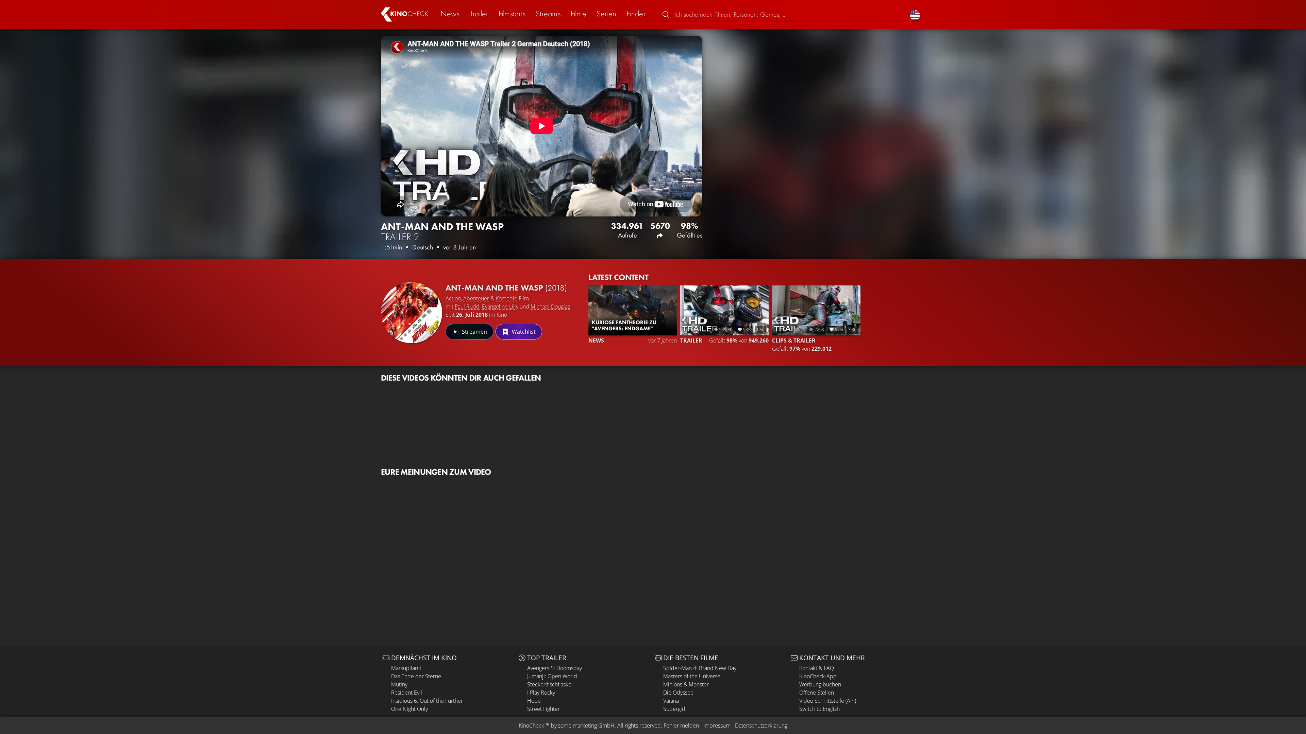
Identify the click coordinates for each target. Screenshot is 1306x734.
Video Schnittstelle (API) (827, 700)
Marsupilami (406, 668)
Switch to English (819, 708)
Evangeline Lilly (500, 306)
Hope (534, 700)
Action (453, 298)
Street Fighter (543, 708)
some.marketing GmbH (586, 725)
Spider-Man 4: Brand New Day (699, 668)
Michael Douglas (550, 306)
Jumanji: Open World (552, 676)
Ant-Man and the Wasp (506, 287)
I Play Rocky (541, 692)
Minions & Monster (686, 684)
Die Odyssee (678, 692)
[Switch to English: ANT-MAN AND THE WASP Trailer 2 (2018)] (915, 14)
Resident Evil (406, 692)
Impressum (717, 725)
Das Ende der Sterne (416, 676)
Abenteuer (476, 298)
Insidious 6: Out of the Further (427, 700)
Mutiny (399, 684)
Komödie (506, 298)
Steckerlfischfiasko (549, 684)
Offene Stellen (816, 692)
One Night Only (409, 708)
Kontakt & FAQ (816, 668)
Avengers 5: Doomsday (554, 668)
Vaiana (671, 700)
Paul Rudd (467, 306)
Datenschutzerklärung (761, 725)
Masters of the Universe (691, 676)
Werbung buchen (820, 684)
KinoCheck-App (818, 676)
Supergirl (674, 708)
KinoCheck (531, 725)
